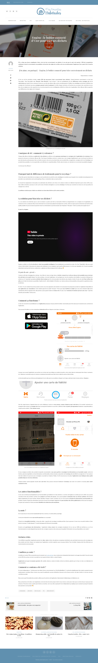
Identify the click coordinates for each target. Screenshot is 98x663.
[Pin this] (52, 47)
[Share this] (46, 47)
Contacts (78, 656)
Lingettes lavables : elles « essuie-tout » (79, 634)
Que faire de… (40, 20)
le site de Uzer (49, 555)
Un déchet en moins (65, 20)
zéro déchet (50, 590)
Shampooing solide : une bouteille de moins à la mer (49, 634)
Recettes (23, 20)
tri (43, 590)
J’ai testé (52, 20)
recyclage (37, 590)
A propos (29, 2)
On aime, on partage (83, 20)
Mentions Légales (68, 656)
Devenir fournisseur (24, 656)
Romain (11, 68)
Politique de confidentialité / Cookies (44, 656)
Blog (8, 2)
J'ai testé (43, 632)
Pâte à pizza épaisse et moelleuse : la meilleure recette (19, 634)
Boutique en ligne (18, 2)
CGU (59, 656)
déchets (30, 590)
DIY (31, 20)
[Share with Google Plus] (50, 47)
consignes (22, 590)
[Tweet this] (48, 47)
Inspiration (12, 20)
